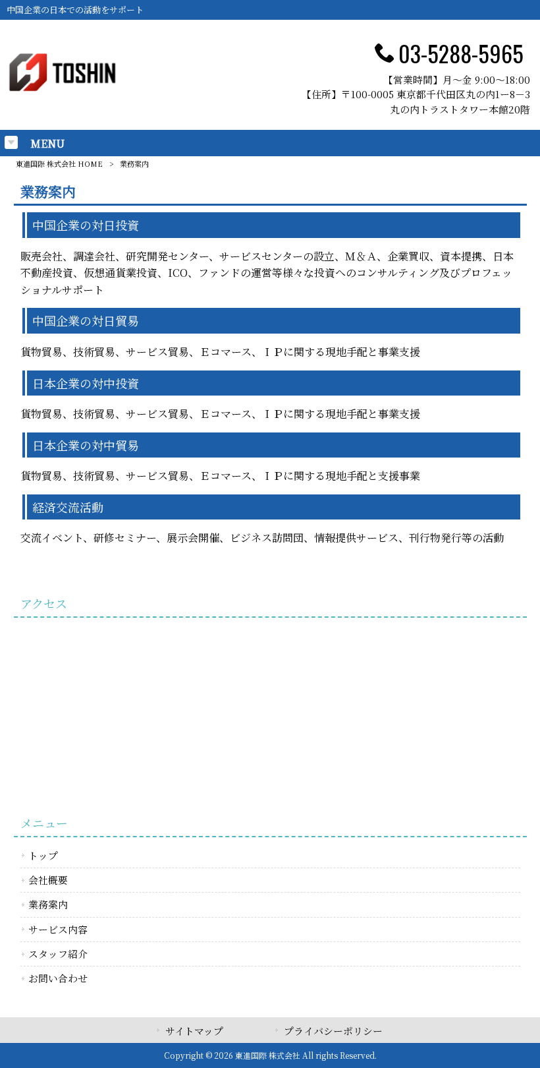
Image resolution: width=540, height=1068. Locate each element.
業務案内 (48, 904)
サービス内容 (58, 929)
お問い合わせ (58, 978)
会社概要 (48, 880)
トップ (43, 855)
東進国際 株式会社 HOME (59, 163)
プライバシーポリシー (333, 1031)
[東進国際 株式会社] (61, 91)
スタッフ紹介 (58, 954)
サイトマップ (194, 1031)
